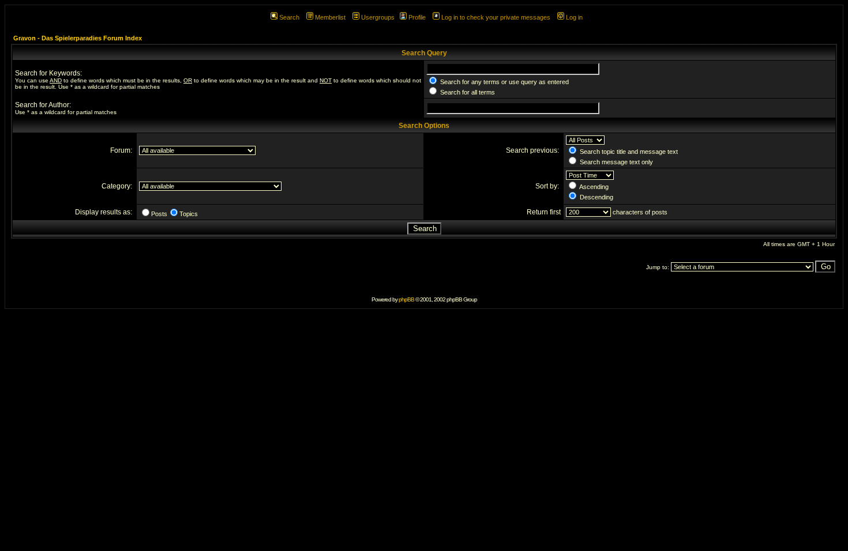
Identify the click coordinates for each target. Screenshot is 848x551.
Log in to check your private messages (495, 17)
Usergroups (378, 17)
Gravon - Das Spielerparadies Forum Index (77, 38)
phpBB (406, 299)
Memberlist (330, 17)
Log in (574, 17)
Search (289, 17)
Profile (417, 17)
